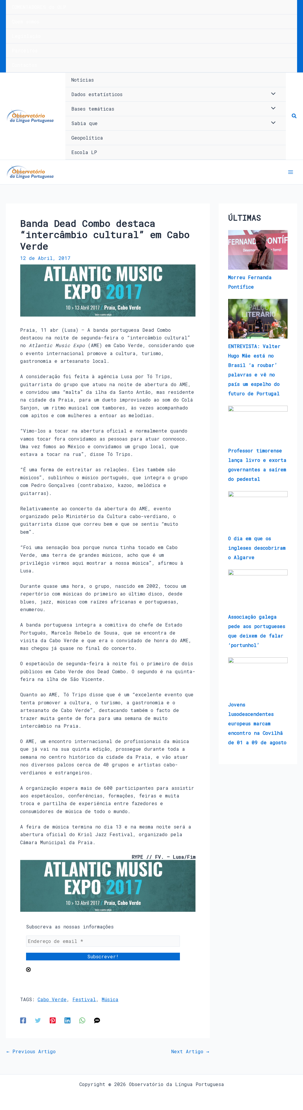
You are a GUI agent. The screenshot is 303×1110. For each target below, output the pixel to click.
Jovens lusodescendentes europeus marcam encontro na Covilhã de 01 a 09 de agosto (257, 723)
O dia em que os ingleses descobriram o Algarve (257, 547)
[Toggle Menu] (272, 94)
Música (110, 999)
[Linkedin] (67, 1020)
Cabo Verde (52, 999)
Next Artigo (190, 1051)
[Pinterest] (53, 1020)
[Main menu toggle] (290, 172)
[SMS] (97, 1020)
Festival (84, 999)
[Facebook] (23, 1020)
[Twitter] (38, 1020)
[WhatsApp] (82, 1020)
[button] (294, 116)
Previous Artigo (31, 1051)
